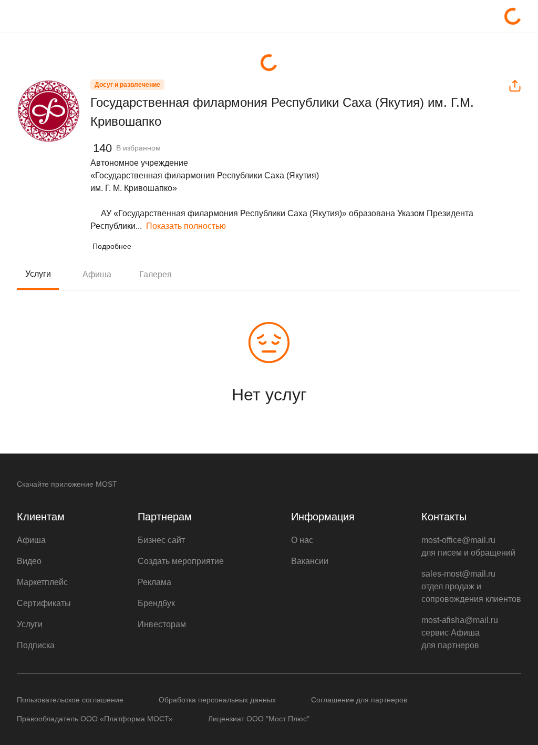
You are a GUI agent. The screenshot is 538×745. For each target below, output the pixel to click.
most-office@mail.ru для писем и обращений (468, 546)
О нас (302, 540)
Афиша (96, 274)
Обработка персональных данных (217, 700)
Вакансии (309, 561)
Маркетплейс (42, 582)
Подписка (36, 645)
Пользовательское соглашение (70, 700)
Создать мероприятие (181, 561)
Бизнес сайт (161, 540)
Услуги (38, 273)
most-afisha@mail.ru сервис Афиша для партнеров (459, 633)
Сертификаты (44, 603)
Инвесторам (162, 624)
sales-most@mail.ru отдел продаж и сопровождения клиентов (471, 586)
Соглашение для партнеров (359, 700)
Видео (29, 561)
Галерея (155, 274)
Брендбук (156, 603)
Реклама (154, 582)
